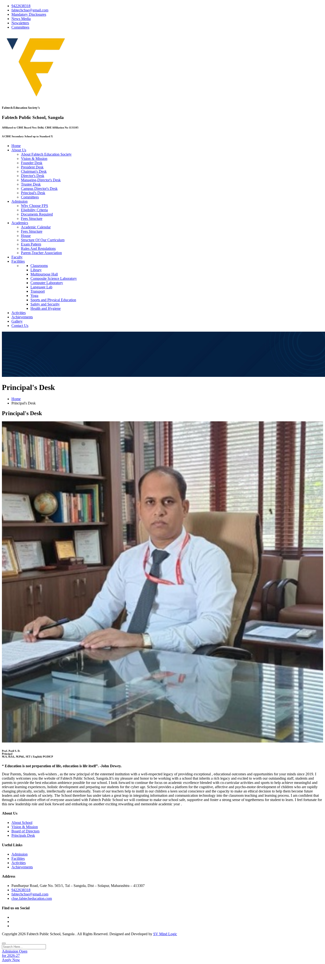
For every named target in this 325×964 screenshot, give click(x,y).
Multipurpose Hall (44, 274)
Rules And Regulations (38, 248)
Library (36, 270)
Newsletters (20, 23)
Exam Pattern (31, 244)
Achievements (22, 317)
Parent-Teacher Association (41, 253)
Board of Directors (25, 831)
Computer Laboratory (46, 283)
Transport (37, 291)
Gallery (17, 321)
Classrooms (39, 266)
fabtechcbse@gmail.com (29, 10)
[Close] (4, 943)
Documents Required (37, 214)
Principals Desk (23, 835)
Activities (18, 313)
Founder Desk (31, 163)
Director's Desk (32, 176)
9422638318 (20, 6)
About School (21, 823)
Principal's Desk (33, 193)
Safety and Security (45, 304)
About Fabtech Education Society (46, 154)
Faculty (17, 257)
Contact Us (19, 326)
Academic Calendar (36, 227)
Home (16, 146)
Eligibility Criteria (34, 210)
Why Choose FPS (34, 206)
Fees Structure (31, 218)
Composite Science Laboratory (53, 278)
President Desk (32, 167)
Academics (19, 223)
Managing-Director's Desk (41, 180)
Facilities (18, 261)
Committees (20, 27)
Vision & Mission (34, 159)
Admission (19, 201)
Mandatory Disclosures (28, 14)
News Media (21, 19)
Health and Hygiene (45, 308)
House (26, 236)
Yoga (34, 296)
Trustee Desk (31, 184)
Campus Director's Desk (39, 189)
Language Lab (41, 287)
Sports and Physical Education (53, 300)
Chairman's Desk (34, 171)
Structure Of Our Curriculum (42, 240)
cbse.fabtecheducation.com (31, 898)
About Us (18, 150)
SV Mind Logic (165, 934)
